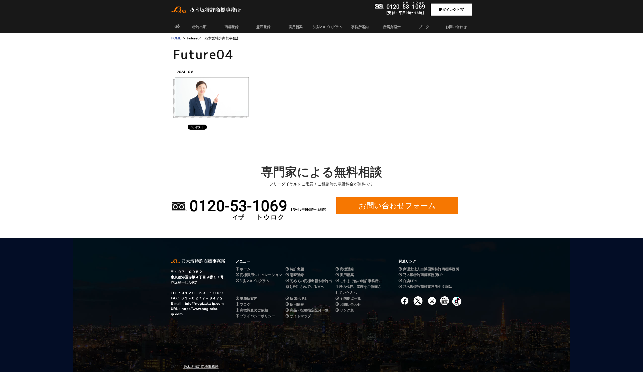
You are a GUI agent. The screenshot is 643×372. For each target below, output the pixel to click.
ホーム (245, 269)
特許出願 (199, 27)
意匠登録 (263, 27)
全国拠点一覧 (350, 298)
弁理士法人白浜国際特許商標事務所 (431, 269)
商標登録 (232, 27)
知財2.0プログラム (328, 27)
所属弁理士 (392, 27)
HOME (176, 38)
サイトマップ (300, 316)
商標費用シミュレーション (261, 275)
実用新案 (296, 27)
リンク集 (347, 310)
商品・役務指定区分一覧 (309, 310)
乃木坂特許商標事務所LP (423, 275)
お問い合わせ (456, 27)
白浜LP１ (410, 281)
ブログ (424, 27)
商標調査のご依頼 (254, 310)
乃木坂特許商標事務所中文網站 (427, 287)
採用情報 (297, 304)
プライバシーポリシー (257, 316)
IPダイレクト (449, 10)
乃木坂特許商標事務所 (201, 367)
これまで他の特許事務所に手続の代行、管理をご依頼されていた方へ (359, 287)
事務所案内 (360, 27)
